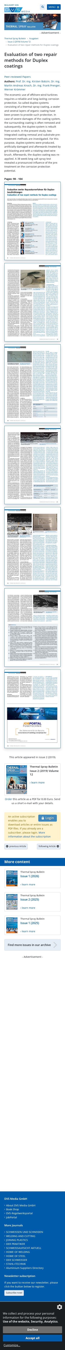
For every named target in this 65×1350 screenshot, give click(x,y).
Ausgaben (33, 38)
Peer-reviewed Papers (17, 76)
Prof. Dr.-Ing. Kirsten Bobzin (33, 81)
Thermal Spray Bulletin (15, 38)
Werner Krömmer (14, 89)
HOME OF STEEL (15, 1256)
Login (49, 818)
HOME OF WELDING (18, 1252)
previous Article (17, 846)
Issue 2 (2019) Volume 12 (19, 41)
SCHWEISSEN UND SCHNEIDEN (24, 1232)
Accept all (33, 1338)
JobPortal (11, 1217)
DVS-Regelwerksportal (19, 1213)
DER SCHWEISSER (16, 1260)
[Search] (43, 7)
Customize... (12, 1345)
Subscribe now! (14, 1292)
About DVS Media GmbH (20, 1205)
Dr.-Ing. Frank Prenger (46, 85)
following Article (48, 846)
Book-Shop (12, 1209)
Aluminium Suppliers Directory (25, 1268)
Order (8, 799)
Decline (32, 1330)
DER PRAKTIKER (15, 1244)
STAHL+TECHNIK (16, 1264)
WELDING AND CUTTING (20, 1236)
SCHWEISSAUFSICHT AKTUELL (23, 1248)
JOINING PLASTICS (17, 1240)
